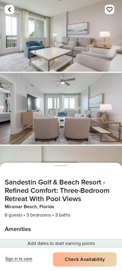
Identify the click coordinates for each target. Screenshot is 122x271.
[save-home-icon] (109, 9)
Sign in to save (18, 258)
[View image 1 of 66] (61, 36)
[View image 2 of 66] (61, 109)
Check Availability (85, 259)
